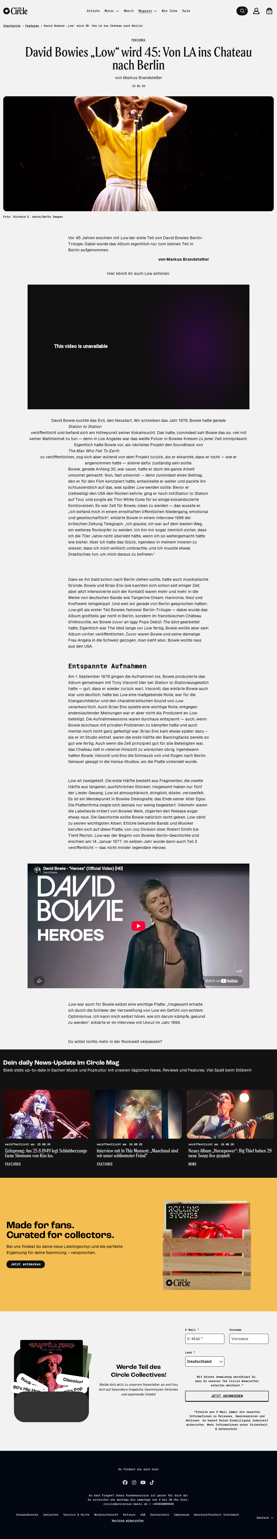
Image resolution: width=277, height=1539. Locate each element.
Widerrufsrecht (106, 1514)
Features (32, 25)
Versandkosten (27, 1514)
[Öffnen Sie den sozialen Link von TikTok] (151, 1482)
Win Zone (169, 11)
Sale (186, 11)
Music (109, 11)
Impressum (181, 1514)
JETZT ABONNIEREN (227, 1396)
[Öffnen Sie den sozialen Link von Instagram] (134, 1482)
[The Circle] (15, 11)
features (13, 1164)
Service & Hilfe (76, 1514)
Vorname (235, 1329)
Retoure (129, 1514)
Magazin (145, 11)
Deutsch (263, 1517)
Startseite (11, 25)
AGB (142, 1514)
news (192, 1164)
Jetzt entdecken (26, 1264)
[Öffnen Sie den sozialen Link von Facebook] (125, 1482)
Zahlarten (50, 1514)
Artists (93, 11)
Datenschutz (159, 1514)
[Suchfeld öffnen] (242, 11)
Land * (190, 1352)
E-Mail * (192, 1329)
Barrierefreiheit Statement (216, 1514)
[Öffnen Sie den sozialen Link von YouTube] (142, 1482)
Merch (129, 11)
